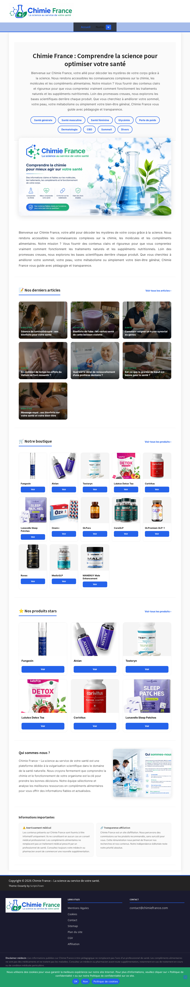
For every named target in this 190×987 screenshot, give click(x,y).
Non (85, 981)
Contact (72, 920)
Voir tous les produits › (158, 441)
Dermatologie (69, 129)
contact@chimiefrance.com (149, 908)
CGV (70, 938)
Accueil (85, 27)
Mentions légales (78, 908)
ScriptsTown (37, 885)
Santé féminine (100, 120)
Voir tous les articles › (158, 290)
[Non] (185, 977)
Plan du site (75, 932)
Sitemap (73, 926)
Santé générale (43, 120)
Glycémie (124, 120)
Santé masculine (72, 120)
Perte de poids (147, 120)
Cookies (72, 914)
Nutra (100, 27)
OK (76, 981)
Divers (125, 129)
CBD (89, 129)
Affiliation (74, 944)
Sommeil (106, 129)
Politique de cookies (106, 981)
